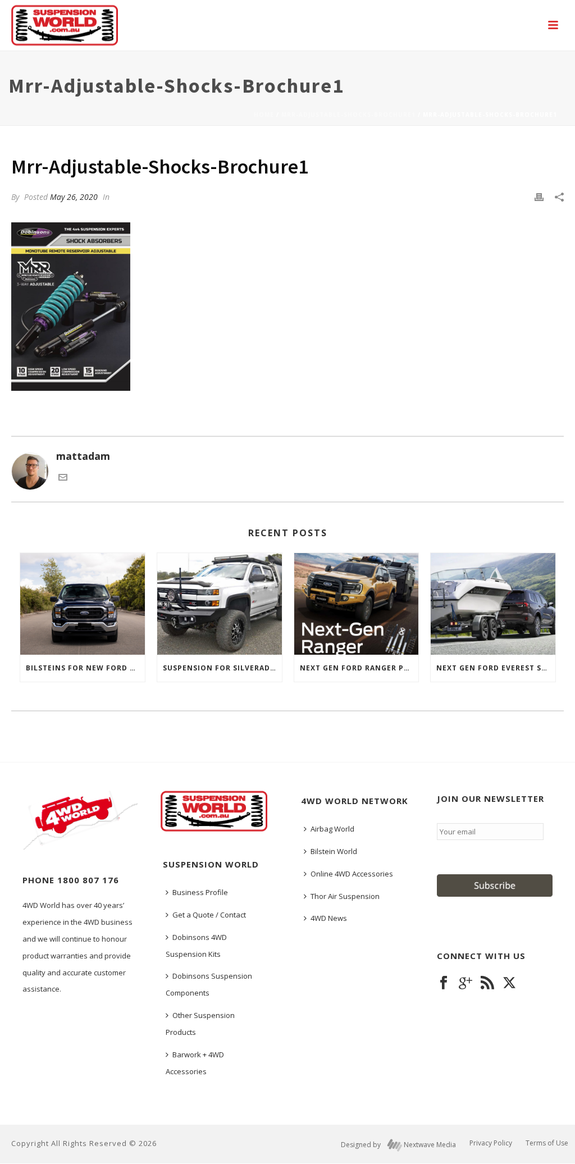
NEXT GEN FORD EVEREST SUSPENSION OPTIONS (495, 668)
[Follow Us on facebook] (443, 983)
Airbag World (332, 829)
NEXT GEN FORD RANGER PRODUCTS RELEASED (359, 668)
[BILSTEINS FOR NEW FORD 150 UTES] (82, 604)
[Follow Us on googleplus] (465, 983)
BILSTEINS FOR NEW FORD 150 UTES (85, 668)
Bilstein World (334, 851)
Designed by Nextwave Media (398, 1144)
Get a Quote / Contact (209, 915)
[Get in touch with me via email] (62, 478)
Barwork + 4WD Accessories (195, 1062)
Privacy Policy (490, 1143)
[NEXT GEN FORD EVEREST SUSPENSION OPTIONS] (493, 604)
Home (264, 114)
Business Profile (200, 892)
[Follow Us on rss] (487, 983)
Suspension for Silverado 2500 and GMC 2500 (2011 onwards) (222, 668)
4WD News (329, 918)
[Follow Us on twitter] (509, 983)
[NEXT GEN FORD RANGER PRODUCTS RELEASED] (356, 604)
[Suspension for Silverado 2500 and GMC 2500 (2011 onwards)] (219, 604)
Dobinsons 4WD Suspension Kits (196, 945)
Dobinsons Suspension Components (209, 984)
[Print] (539, 196)
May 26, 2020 (74, 196)
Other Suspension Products (200, 1023)
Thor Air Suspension (345, 896)
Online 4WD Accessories (352, 874)
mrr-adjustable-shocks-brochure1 (348, 114)
